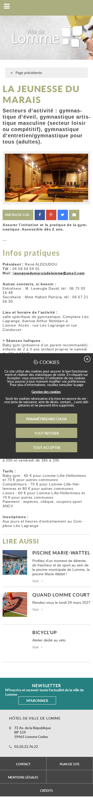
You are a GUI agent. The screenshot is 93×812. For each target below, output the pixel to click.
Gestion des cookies (46, 391)
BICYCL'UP (44, 633)
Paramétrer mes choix (46, 419)
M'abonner (37, 700)
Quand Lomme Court (61, 595)
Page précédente (29, 72)
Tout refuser (46, 433)
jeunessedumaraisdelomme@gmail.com (49, 273)
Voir (35, 581)
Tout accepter (46, 447)
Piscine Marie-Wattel (61, 553)
